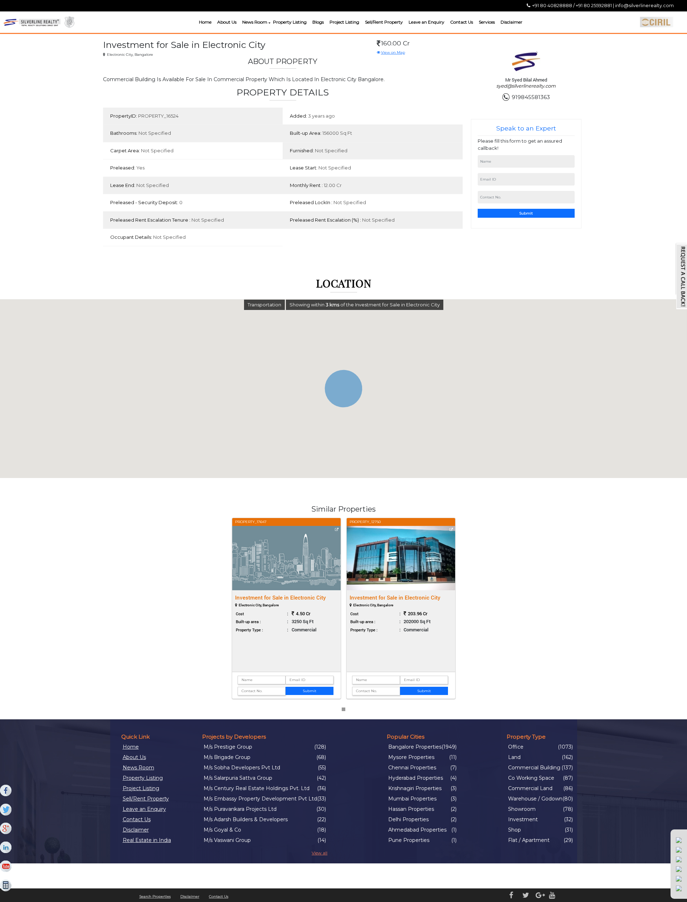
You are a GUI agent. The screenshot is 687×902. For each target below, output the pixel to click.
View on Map (393, 52)
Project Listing (344, 22)
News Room (254, 22)
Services (487, 22)
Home (205, 22)
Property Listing (290, 22)
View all (319, 853)
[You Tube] (6, 867)
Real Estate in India (147, 840)
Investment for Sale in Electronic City (280, 597)
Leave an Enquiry (426, 22)
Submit (526, 213)
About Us (227, 22)
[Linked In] (6, 848)
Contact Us (461, 22)
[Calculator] (6, 885)
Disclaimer (511, 22)
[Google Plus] (6, 829)
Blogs (318, 22)
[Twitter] (6, 810)
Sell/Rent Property (384, 22)
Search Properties (155, 896)
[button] (268, 23)
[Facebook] (6, 791)
